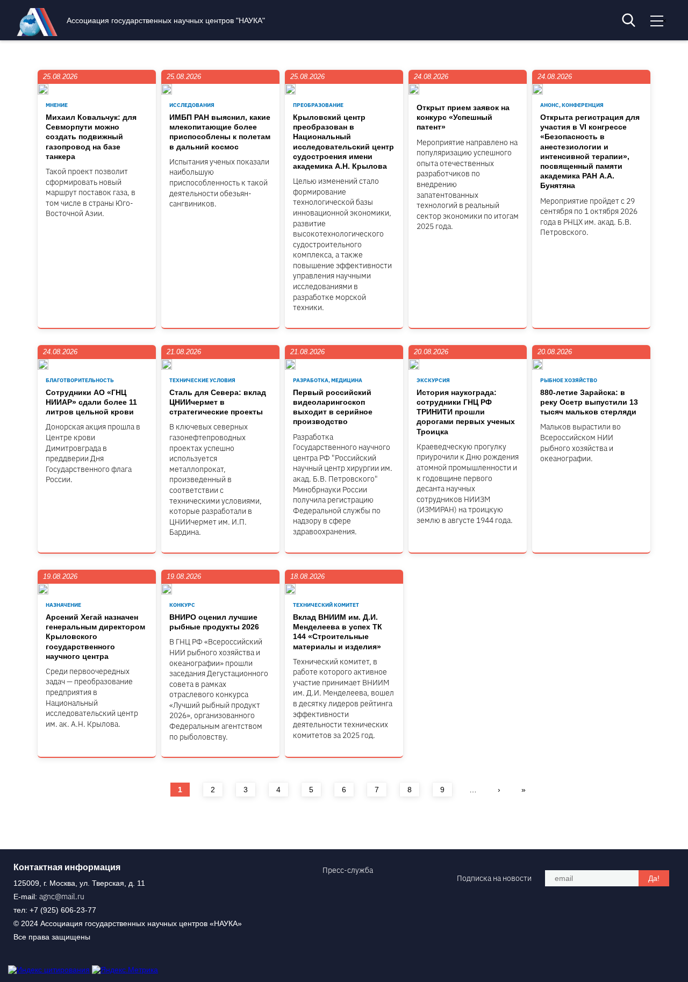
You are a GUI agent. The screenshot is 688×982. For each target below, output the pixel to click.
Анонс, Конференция (572, 105)
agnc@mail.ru (61, 896)
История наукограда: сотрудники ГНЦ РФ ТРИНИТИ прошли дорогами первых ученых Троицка (466, 412)
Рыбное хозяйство (568, 380)
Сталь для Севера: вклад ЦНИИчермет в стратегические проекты (217, 402)
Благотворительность (80, 380)
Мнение (57, 105)
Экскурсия (433, 380)
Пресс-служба (347, 870)
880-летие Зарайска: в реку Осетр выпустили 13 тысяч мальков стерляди (589, 402)
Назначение (63, 604)
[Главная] (40, 33)
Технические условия (202, 380)
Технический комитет (326, 604)
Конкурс (182, 604)
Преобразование (318, 105)
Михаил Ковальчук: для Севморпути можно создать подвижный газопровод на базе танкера (91, 137)
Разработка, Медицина (327, 380)
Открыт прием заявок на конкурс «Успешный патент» (463, 117)
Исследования (191, 105)
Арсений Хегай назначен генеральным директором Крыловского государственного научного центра (95, 637)
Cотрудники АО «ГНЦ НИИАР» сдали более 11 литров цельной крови (91, 402)
